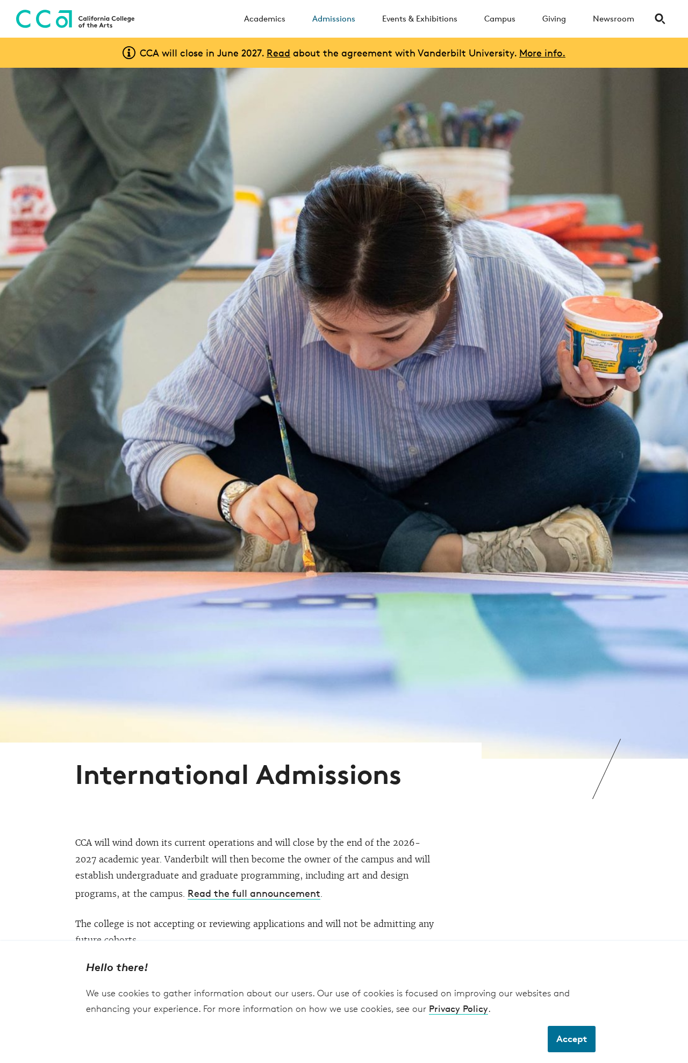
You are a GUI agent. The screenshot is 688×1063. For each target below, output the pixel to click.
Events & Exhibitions (419, 18)
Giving (554, 18)
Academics (264, 18)
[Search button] (659, 19)
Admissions (333, 18)
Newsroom (613, 18)
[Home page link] (72, 19)
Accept (571, 1038)
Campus (499, 18)
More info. (542, 53)
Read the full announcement (254, 893)
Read (278, 53)
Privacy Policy (458, 1008)
